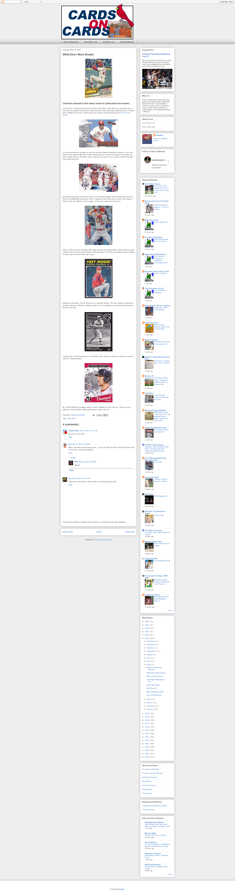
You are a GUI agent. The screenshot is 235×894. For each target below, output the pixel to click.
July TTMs (158, 462)
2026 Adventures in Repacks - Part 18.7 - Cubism (161, 207)
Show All (169, 610)
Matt (76, 462)
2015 (147, 730)
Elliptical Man (74, 431)
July (149, 658)
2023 (147, 632)
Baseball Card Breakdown (155, 254)
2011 (147, 744)
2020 (147, 713)
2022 (147, 635)
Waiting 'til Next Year (153, 541)
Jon (70, 478)
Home (99, 532)
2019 (147, 717)
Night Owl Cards (151, 220)
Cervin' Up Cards (152, 477)
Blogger (121, 889)
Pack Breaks (147, 789)
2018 (147, 720)
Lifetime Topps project (154, 445)
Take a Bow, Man (153, 685)
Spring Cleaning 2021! (155, 692)
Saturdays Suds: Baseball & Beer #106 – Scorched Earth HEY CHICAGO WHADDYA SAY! (157, 449)
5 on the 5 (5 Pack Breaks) (152, 773)
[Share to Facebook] (104, 415)
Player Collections (71, 42)
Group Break (71, 418)
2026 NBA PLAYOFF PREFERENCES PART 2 (161, 599)
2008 (147, 754)
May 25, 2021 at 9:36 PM (81, 444)
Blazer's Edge (150, 833)
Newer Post (68, 532)
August (150, 655)
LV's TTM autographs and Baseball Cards (155, 459)
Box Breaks (146, 781)
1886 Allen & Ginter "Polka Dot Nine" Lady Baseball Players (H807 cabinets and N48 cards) (162, 416)
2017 (147, 723)
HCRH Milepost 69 (160, 496)
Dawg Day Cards (152, 323)
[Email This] (97, 415)
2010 (147, 747)
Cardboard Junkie (152, 595)
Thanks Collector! (160, 273)
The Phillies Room (152, 184)
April (149, 699)
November (151, 645)
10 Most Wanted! (127, 42)
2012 (147, 740)
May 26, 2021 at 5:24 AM (81, 478)
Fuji (70, 444)
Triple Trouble (159, 515)
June (149, 661)
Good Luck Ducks (149, 785)
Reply (71, 437)
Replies (73, 458)
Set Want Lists (109, 42)
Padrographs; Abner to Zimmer (157, 306)
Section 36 (149, 376)
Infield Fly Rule (151, 559)
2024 (147, 628)
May (149, 665)
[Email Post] (93, 415)
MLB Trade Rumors (153, 865)
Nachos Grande (151, 340)
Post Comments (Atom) (103, 540)
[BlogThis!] (100, 415)
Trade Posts (147, 793)
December (151, 641)
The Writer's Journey (153, 530)
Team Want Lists (91, 42)
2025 (147, 625)
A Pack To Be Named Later (156, 428)
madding (159, 135)
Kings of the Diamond (155, 676)
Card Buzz (149, 393)
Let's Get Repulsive (154, 695)
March (149, 703)
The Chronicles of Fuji (154, 288)
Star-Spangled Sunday (162, 561)
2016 (147, 727)
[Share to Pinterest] (107, 415)
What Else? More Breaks (156, 673)
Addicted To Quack (153, 853)
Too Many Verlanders (153, 237)
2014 (147, 733)
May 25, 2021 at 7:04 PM (89, 431)
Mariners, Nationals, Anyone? (154, 668)
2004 (147, 757)
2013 (147, 737)
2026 (147, 621)
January (150, 709)
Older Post (129, 532)
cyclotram (149, 494)
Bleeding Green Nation (154, 822)
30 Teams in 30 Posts (150, 769)
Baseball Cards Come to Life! (157, 271)
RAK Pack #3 (152, 688)
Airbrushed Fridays (149, 777)
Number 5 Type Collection (155, 410)
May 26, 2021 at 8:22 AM (87, 462)
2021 (147, 638)
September (151, 651)
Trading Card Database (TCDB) (154, 806)
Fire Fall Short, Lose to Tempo (155, 835)
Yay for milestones (160, 222)
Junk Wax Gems (148, 810)
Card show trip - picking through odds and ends (161, 397)
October (150, 648)
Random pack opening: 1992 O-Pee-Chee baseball (162, 327)
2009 (147, 750)
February (151, 706)
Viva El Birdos (150, 842)
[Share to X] (102, 415)
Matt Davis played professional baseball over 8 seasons (161, 582)
